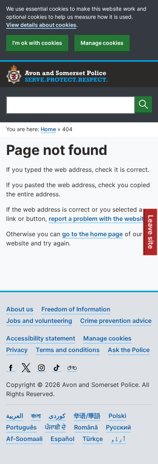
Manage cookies (102, 42)
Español (62, 439)
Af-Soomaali (24, 439)
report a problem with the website (98, 218)
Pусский (118, 427)
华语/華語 (87, 416)
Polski (117, 416)
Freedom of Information (75, 309)
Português (21, 427)
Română (86, 427)
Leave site (151, 235)
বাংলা (36, 416)
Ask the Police (129, 350)
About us (19, 309)
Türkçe (92, 439)
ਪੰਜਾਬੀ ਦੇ (55, 427)
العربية (14, 416)
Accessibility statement (40, 338)
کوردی (57, 416)
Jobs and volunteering (39, 320)
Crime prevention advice (115, 320)
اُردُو (118, 439)
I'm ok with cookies (37, 42)
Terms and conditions (68, 350)
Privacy (17, 350)
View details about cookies (41, 24)
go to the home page (92, 234)
